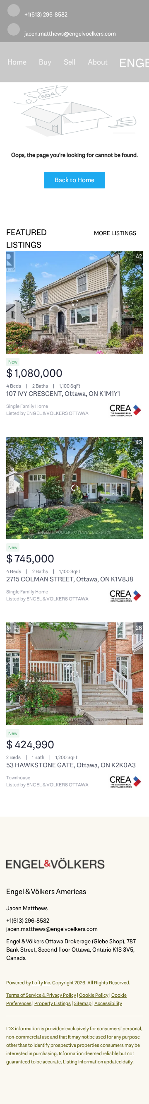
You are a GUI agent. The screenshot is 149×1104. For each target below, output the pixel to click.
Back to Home (74, 180)
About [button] (98, 62)
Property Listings (52, 1003)
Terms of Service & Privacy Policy (41, 995)
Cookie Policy (93, 995)
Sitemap (82, 1003)
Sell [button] (69, 62)
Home (16, 62)
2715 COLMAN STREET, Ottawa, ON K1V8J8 (69, 579)
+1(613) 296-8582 (27, 920)
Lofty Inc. (41, 982)
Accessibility (108, 1003)
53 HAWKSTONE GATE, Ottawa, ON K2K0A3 (71, 765)
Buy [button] (45, 62)
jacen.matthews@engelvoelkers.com (52, 929)
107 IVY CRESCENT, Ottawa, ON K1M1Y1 (63, 393)
